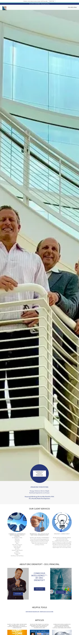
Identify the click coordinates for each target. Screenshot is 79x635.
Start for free (51, 1)
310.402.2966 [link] (72, 7)
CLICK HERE (18, 593)
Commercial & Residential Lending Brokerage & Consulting (39, 473)
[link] (29, 6)
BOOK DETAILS (39, 588)
